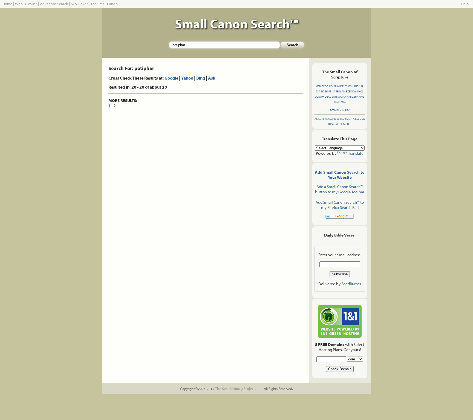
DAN (355, 91)
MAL (343, 102)
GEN (318, 86)
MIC (340, 96)
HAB (349, 96)
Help (465, 3)
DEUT (343, 86)
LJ (327, 119)
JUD (356, 86)
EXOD (325, 86)
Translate (356, 153)
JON (334, 96)
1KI (322, 91)
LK (339, 110)
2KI (326, 91)
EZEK (349, 91)
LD (343, 119)
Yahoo (187, 78)
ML (337, 124)
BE (341, 124)
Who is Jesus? (26, 3)
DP (329, 124)
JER (338, 91)
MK (336, 110)
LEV (331, 86)
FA (353, 119)
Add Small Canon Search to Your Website (340, 175)
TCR (349, 124)
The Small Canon (104, 3)
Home (7, 3)
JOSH (350, 86)
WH (339, 119)
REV (347, 110)
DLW (362, 119)
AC (316, 119)
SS (346, 119)
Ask (211, 78)
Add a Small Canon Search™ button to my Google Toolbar (339, 189)
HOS (361, 91)
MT (332, 110)
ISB (344, 124)
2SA (318, 91)
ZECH (337, 102)
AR (333, 124)
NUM (337, 86)
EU (319, 119)
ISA (333, 91)
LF (349, 119)
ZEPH (355, 96)
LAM (342, 91)
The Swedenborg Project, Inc (238, 388)
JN (343, 110)
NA (344, 96)
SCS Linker (79, 3)
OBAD (328, 96)
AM (322, 96)
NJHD (332, 119)
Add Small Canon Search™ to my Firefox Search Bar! (340, 205)
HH (324, 119)
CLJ (357, 119)
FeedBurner (351, 283)
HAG (361, 96)
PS (329, 91)
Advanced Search (54, 3)
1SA (361, 86)
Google (171, 78)
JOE (317, 96)
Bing (200, 78)
